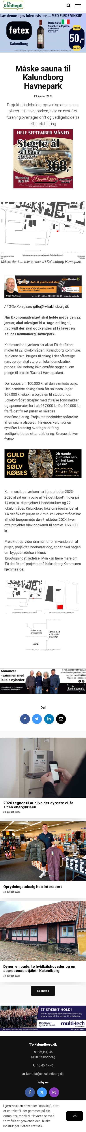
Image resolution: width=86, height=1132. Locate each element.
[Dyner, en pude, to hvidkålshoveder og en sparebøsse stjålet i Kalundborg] (43, 931)
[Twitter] (37, 719)
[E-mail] (61, 719)
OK (75, 1115)
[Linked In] (49, 719)
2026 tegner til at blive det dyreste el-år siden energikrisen (38, 805)
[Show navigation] (78, 5)
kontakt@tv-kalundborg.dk (44, 1074)
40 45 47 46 (44, 1065)
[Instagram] (54, 1092)
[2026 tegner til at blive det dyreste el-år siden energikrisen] (43, 768)
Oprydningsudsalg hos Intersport (32, 886)
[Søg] (68, 5)
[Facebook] (25, 719)
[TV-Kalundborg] (13, 5)
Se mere (43, 990)
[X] (42, 1092)
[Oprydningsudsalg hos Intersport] (43, 851)
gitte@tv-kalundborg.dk (51, 306)
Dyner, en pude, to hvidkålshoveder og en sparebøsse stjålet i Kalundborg (39, 968)
